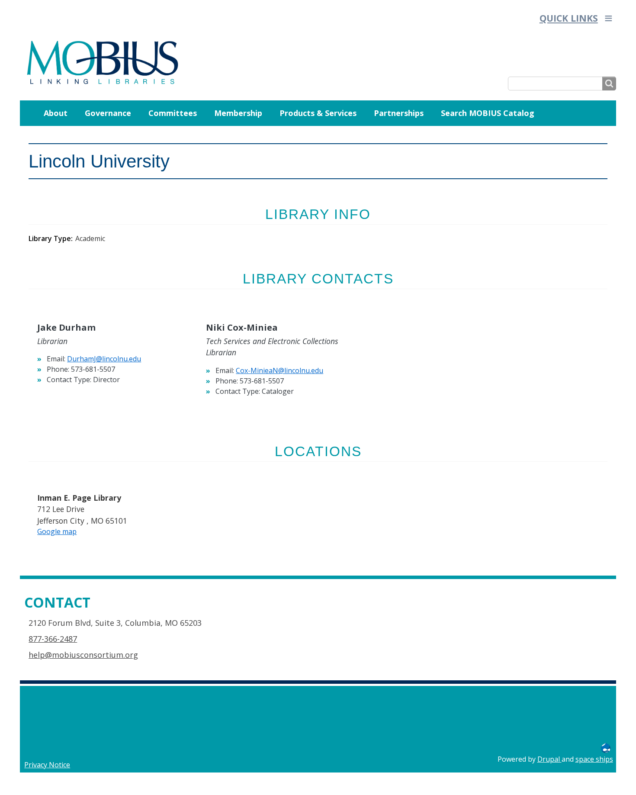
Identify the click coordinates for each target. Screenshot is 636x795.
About (55, 113)
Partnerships (399, 113)
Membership (238, 113)
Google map (57, 531)
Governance (108, 113)
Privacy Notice (47, 764)
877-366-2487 (53, 639)
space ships (594, 759)
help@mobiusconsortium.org (83, 655)
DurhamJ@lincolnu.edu (104, 359)
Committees (172, 113)
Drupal (549, 759)
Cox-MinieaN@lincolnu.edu (279, 370)
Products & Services (318, 113)
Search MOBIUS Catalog (487, 113)
